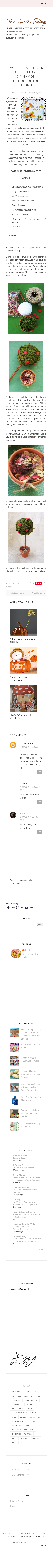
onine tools (31, 1421)
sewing (14, 1438)
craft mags (35, 1396)
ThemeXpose (30, 1542)
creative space (17, 1404)
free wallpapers (18, 1408)
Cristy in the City (21, 1187)
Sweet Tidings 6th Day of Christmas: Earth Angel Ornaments (31, 1087)
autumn (26, 62)
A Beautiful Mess (21, 1155)
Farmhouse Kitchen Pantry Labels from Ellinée (30, 1113)
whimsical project (38, 138)
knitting (23, 1417)
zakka (22, 1442)
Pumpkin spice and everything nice (19, 678)
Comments (18, 1475)
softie (14, 1442)
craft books (23, 1396)
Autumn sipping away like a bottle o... (22, 640)
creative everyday (31, 1400)
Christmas (16, 1392)
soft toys (36, 1438)
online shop (16, 1430)
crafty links (16, 1400)
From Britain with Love (24, 1212)
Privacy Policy (16, 1501)
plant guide (16, 1434)
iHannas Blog (19, 1236)
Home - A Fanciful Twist (24, 1224)
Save (39, 583)
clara (23, 783)
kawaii (14, 1417)
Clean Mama (19, 1175)
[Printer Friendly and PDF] (20, 909)
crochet (29, 1404)
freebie (29, 1408)
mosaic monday (18, 1421)
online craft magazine (20, 1425)
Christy (16, 93)
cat (13, 1396)
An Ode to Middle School (23, 1167)
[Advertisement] (29, 56)
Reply (40, 772)
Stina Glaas (27, 743)
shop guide (25, 1438)
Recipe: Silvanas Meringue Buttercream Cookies (31, 1074)
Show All (40, 1249)
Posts (16, 1470)
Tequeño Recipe (19, 1158)
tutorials (10, 587)
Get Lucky (18, 571)
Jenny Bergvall (17, 138)
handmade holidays (19, 1413)
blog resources (29, 1392)
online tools (29, 1430)
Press (12, 1506)
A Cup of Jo (18, 1165)
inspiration (34, 1413)
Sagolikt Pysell (27, 131)
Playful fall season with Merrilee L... (20, 716)
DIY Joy (16, 1200)
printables (28, 1434)
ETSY (25, 425)
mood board (35, 1417)
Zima (23, 813)
